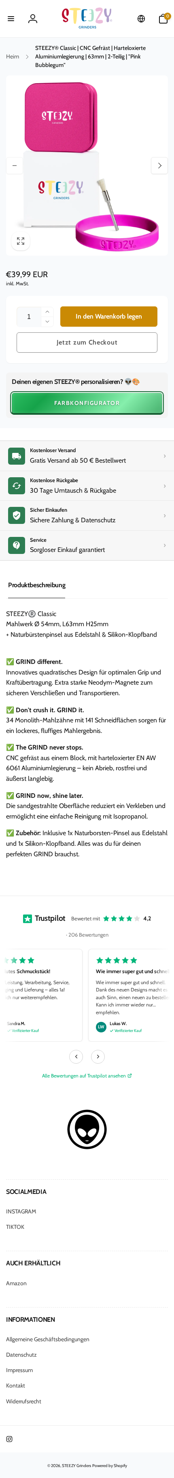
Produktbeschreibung (36, 585)
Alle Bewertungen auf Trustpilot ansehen (84, 1076)
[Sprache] (141, 19)
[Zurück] (76, 1057)
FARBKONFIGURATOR (87, 403)
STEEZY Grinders (76, 1465)
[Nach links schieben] (14, 165)
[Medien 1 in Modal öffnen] (87, 165)
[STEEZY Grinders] (87, 1147)
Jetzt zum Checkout (87, 342)
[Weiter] (98, 1057)
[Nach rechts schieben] (159, 165)
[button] (11, 19)
